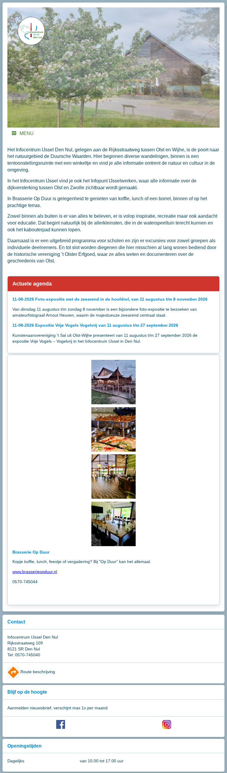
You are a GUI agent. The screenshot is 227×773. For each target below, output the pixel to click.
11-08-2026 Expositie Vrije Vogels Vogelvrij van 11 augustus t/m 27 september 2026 (95, 325)
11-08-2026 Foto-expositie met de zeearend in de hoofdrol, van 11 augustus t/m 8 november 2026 (109, 299)
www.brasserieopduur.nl (34, 571)
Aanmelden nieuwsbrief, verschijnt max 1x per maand (57, 707)
